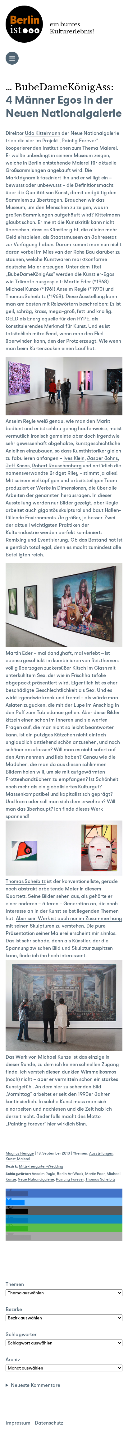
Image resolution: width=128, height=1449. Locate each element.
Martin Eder (19, 653)
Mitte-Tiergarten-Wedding (41, 1166)
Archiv (13, 1359)
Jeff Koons (18, 466)
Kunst (11, 1159)
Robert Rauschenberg (56, 466)
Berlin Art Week (70, 1174)
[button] (17, 1193)
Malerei (23, 1159)
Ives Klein (74, 458)
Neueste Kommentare (35, 1385)
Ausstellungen (101, 1153)
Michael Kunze (54, 1057)
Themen (15, 1284)
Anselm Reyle (21, 421)
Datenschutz (49, 1423)
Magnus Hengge (20, 1153)
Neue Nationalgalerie (36, 1179)
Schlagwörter (21, 1334)
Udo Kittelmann (42, 133)
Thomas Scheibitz (26, 881)
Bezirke (14, 1309)
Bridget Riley (64, 473)
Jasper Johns (102, 458)
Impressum (18, 1423)
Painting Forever (70, 1179)
